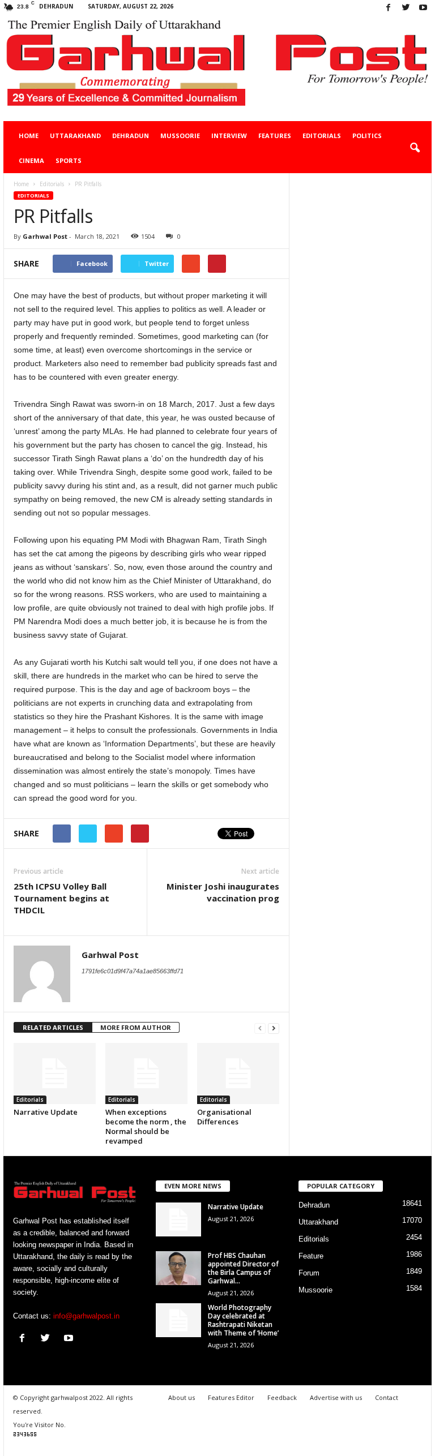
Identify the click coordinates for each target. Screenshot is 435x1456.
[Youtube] (423, 8)
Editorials (321, 135)
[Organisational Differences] (238, 1073)
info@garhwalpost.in (86, 1316)
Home (29, 135)
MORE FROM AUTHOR (135, 1027)
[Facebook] (388, 8)
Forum (308, 1273)
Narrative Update (46, 1112)
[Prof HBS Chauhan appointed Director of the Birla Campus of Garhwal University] (178, 1268)
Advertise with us (336, 1397)
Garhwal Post (45, 236)
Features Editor (231, 1397)
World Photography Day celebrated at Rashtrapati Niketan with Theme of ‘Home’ (243, 1320)
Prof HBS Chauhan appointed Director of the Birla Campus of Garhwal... (243, 1268)
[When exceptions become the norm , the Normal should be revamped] (146, 1073)
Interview (229, 135)
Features (274, 135)
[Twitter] (405, 8)
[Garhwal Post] (217, 68)
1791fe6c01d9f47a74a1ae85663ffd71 (133, 971)
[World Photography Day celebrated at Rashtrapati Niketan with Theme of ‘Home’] (178, 1320)
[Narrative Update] (55, 1073)
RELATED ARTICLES (53, 1027)
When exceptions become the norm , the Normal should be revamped (145, 1126)
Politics (367, 135)
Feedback (282, 1397)
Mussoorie (180, 135)
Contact (386, 1397)
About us (181, 1397)
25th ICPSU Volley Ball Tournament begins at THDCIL (61, 898)
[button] (414, 148)
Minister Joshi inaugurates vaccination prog (223, 892)
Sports (69, 160)
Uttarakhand (75, 135)
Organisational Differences (224, 1117)
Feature (310, 1256)
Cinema (31, 160)
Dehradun (130, 135)
